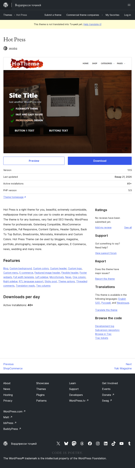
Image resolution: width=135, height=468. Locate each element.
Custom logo (75, 268)
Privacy (7, 400)
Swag (107, 400)
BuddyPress (12, 429)
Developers (76, 394)
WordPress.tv (79, 400)
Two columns (43, 285)
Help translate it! (92, 24)
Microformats (57, 277)
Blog (5, 268)
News (68, 277)
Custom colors (41, 268)
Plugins (40, 394)
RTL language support (31, 281)
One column (79, 277)
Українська (123, 302)
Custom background (21, 268)
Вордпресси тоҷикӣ (24, 443)
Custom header (58, 268)
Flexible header (69, 272)
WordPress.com (14, 411)
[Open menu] (129, 5)
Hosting (8, 394)
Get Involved (110, 383)
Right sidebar (10, 281)
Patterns (41, 400)
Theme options (66, 281)
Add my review (103, 227)
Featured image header (47, 272)
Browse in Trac (103, 334)
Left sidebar (41, 277)
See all (128, 227)
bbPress (10, 423)
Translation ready (25, 285)
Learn (72, 383)
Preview (34, 160)
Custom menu (10, 272)
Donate (108, 394)
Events (106, 389)
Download (99, 160)
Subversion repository (107, 330)
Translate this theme (106, 310)
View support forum (106, 253)
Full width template (23, 277)
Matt (8, 417)
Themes (7, 14)
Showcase (42, 383)
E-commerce (26, 272)
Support (74, 389)
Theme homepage (13, 197)
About (7, 383)
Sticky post (51, 281)
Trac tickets (101, 337)
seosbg (13, 48)
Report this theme (105, 278)
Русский (106, 302)
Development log (104, 326)
